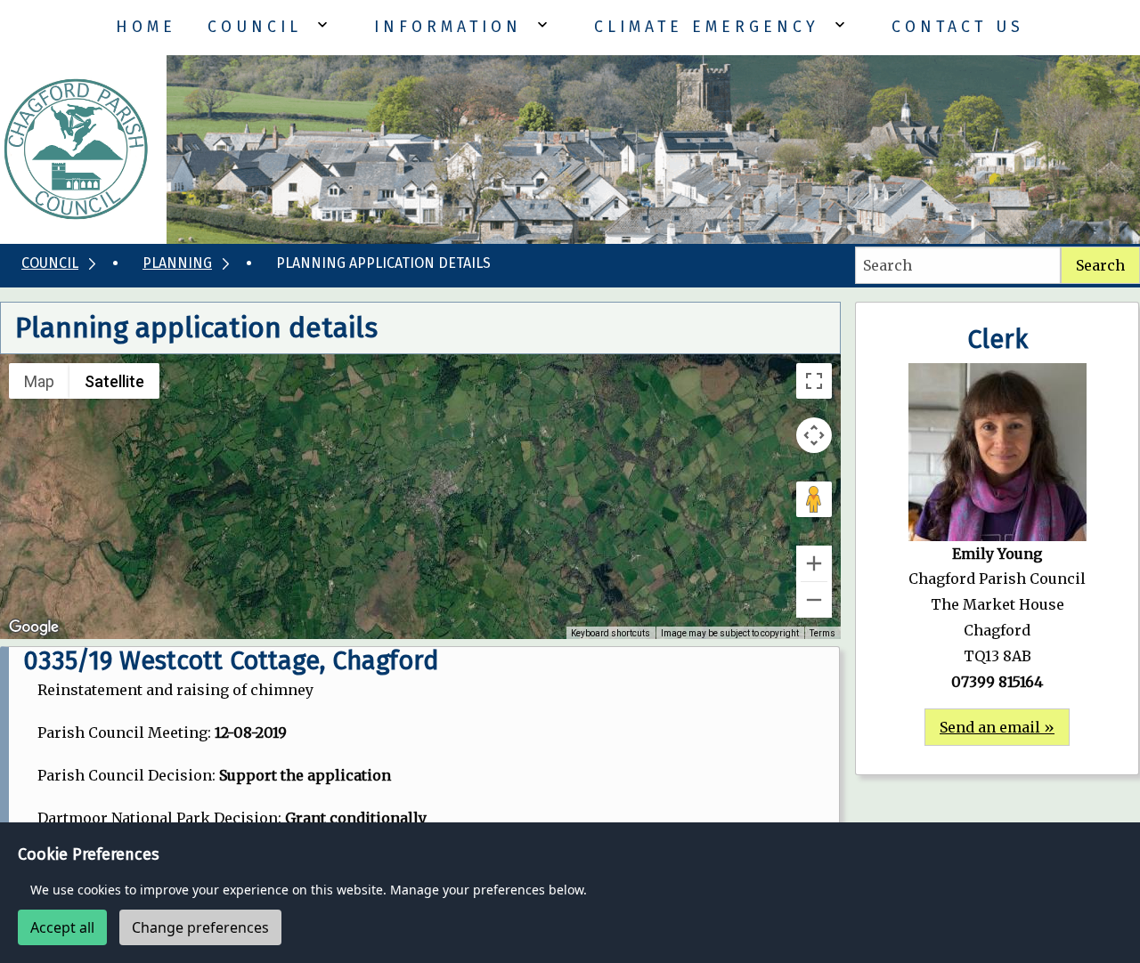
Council (255, 27)
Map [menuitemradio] (39, 381)
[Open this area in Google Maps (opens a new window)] (33, 627)
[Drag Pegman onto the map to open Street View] (814, 499)
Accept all (62, 927)
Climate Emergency (706, 27)
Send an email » (997, 727)
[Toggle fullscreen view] (814, 381)
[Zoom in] (814, 563)
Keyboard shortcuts (610, 633)
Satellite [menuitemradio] (114, 381)
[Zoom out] (814, 600)
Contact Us (958, 27)
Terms (822, 633)
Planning (177, 263)
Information (448, 27)
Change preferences (200, 927)
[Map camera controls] (814, 435)
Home (146, 27)
